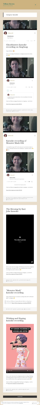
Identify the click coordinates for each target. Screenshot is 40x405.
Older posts (20, 396)
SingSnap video (15, 198)
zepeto (28, 389)
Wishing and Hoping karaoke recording (16, 319)
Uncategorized (19, 197)
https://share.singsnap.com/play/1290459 (14, 190)
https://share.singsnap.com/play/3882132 (14, 104)
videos (17, 389)
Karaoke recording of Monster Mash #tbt (16, 142)
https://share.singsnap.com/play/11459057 (14, 274)
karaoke (15, 197)
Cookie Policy (21, 403)
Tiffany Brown (8, 4)
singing (12, 198)
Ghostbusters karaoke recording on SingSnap (17, 46)
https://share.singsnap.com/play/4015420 (16, 383)
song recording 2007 (21, 198)
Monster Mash (8, 198)
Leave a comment (10, 199)
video (26, 198)
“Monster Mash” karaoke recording (15, 291)
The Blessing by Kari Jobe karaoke (16, 210)
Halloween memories (26, 197)
